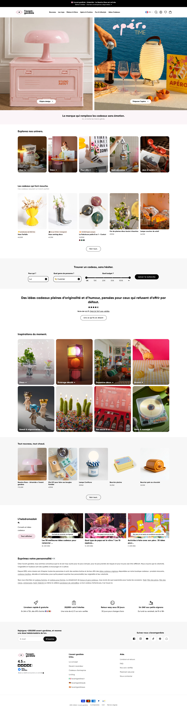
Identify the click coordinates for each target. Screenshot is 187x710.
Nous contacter (126, 676)
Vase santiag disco (55, 234)
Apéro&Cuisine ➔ (119, 170)
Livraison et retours (127, 659)
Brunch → (138, 382)
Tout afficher (26, 536)
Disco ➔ (23, 382)
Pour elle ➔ (86, 170)
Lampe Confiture (85, 482)
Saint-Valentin (38, 583)
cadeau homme (41, 580)
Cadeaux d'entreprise (77, 670)
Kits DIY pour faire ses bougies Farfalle (60, 483)
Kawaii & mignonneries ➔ (30, 429)
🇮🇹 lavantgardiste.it (77, 679)
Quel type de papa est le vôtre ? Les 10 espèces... (102, 541)
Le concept (73, 662)
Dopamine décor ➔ (104, 382)
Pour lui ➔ (24, 170)
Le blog (72, 674)
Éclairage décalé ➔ (66, 382)
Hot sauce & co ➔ (104, 429)
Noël (144, 580)
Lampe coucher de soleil (149, 231)
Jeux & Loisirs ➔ (149, 170)
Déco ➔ (53, 170)
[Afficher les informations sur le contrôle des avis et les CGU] (43, 673)
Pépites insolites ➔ (66, 429)
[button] (72, 12)
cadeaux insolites (24, 574)
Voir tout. (93, 249)
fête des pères (152, 580)
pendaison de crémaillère (69, 583)
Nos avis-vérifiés (126, 668)
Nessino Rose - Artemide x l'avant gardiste (31, 483)
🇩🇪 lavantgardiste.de (77, 683)
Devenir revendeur (76, 666)
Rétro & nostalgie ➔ (143, 429)
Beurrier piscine (116, 482)
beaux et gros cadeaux (89, 580)
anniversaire (27, 583)
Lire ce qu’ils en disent (93, 318)
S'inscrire (50, 639)
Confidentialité (94, 705)
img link (46, 19)
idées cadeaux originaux (108, 571)
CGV (103, 705)
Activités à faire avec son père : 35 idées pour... (146, 541)
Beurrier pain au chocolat (150, 482)
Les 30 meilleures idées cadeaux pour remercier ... (59, 541)
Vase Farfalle (23, 234)
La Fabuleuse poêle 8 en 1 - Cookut (92, 234)
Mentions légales (112, 705)
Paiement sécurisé (127, 672)
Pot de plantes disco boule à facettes (124, 231)
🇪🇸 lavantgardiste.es (77, 687)
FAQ (121, 664)
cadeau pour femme (57, 580)
